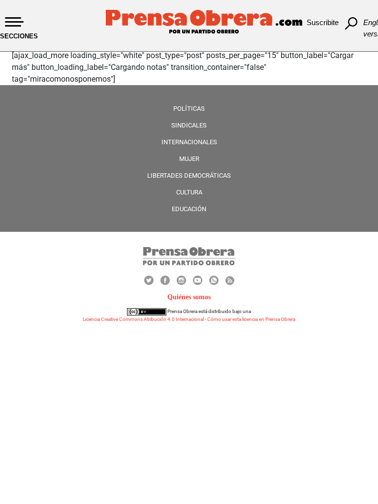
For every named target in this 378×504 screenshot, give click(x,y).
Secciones (19, 36)
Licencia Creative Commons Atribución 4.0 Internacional (143, 319)
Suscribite (323, 22)
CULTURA (189, 192)
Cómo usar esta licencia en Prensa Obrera (251, 319)
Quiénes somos (189, 297)
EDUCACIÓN (189, 209)
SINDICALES (189, 125)
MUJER (189, 158)
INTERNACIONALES (189, 142)
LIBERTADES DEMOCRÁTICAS (189, 175)
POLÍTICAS (189, 108)
